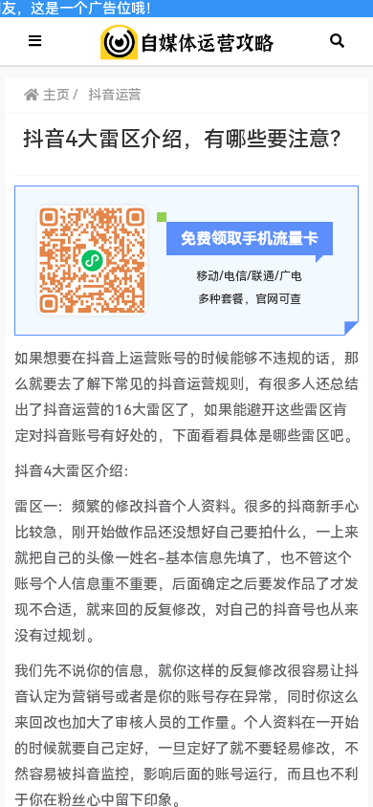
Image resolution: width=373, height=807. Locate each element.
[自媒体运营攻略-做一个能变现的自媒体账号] (186, 40)
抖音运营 (115, 94)
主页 (54, 94)
